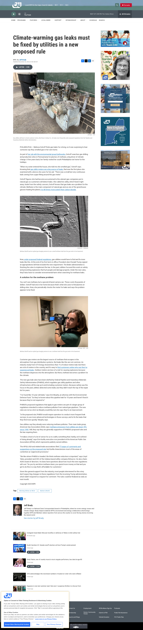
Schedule (93, 20)
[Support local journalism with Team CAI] (115, 39)
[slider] (22, 14)
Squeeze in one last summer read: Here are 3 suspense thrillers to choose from (54, 586)
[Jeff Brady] (17, 510)
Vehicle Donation (104, 617)
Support (58, 20)
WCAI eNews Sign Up (105, 608)
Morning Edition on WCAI (27, 491)
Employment (87, 608)
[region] (35, 609)
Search (102, 20)
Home (13, 20)
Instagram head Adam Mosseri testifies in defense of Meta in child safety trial (53, 533)
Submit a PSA (103, 612)
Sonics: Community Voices (89, 613)
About (82, 20)
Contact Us (71, 608)
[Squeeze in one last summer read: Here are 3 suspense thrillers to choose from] (19, 589)
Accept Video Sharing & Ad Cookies (17, 624)
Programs (21, 20)
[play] (13, 14)
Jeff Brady (22, 60)
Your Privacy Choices (54, 624)
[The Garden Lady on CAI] (115, 65)
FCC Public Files (119, 617)
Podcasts (117, 608)
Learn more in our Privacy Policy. (46, 619)
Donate (127, 5)
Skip (37, 624)
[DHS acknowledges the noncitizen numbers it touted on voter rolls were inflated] (19, 577)
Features (33, 20)
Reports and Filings (74, 617)
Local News (45, 20)
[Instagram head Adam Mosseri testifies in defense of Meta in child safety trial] (19, 536)
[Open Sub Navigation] (27, 20)
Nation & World (45, 491)
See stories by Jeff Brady (34, 518)
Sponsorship (71, 20)
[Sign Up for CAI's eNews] (115, 98)
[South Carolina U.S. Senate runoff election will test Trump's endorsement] (19, 548)
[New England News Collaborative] (115, 131)
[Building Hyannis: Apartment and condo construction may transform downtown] (115, 159)
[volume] (19, 14)
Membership (72, 612)
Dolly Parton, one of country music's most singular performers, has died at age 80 (54, 559)
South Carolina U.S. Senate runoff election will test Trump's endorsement (51, 545)
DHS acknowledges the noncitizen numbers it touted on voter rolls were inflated (54, 574)
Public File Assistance (120, 612)
